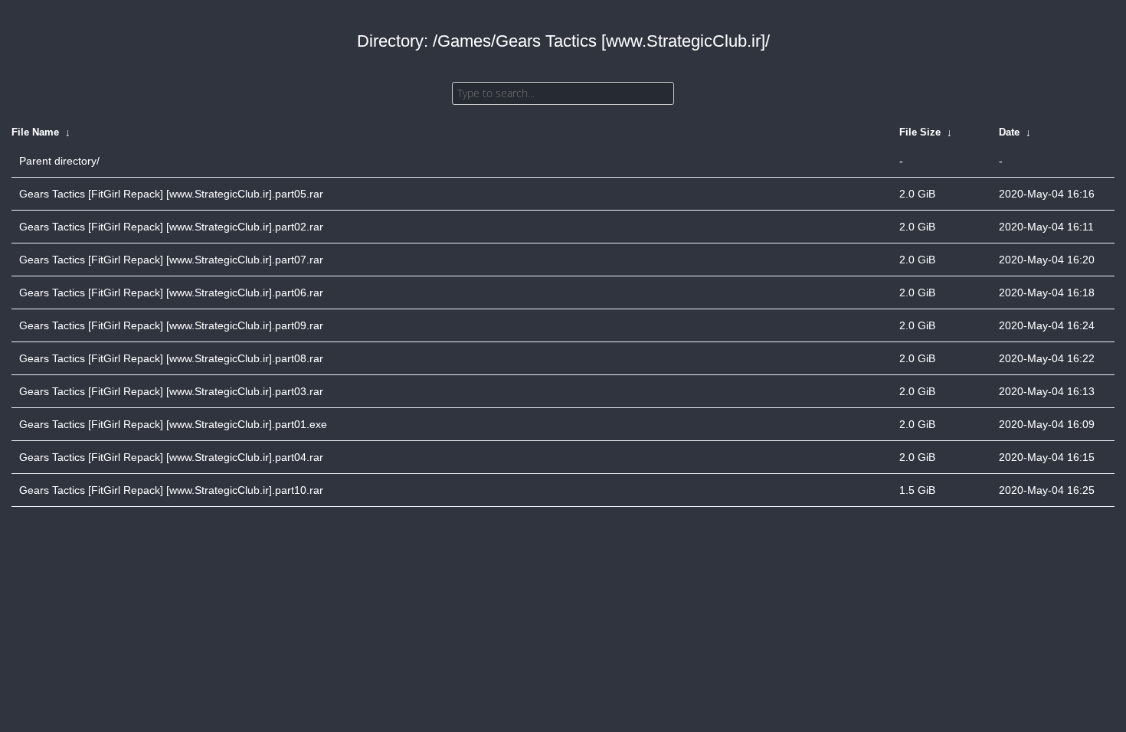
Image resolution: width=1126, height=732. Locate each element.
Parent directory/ (59, 161)
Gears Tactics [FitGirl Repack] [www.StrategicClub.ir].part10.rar (171, 490)
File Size (920, 132)
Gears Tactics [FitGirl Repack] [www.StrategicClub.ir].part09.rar (171, 325)
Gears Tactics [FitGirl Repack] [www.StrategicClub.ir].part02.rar (171, 227)
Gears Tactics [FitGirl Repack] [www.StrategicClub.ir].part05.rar (171, 194)
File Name (35, 132)
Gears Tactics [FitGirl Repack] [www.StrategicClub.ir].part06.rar (171, 292)
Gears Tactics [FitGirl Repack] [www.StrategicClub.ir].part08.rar (171, 358)
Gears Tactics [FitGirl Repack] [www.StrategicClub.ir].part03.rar (171, 391)
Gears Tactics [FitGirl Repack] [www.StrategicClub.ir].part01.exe (173, 424)
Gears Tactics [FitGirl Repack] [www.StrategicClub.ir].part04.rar (171, 457)
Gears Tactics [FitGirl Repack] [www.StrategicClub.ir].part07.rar (171, 259)
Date (1009, 132)
